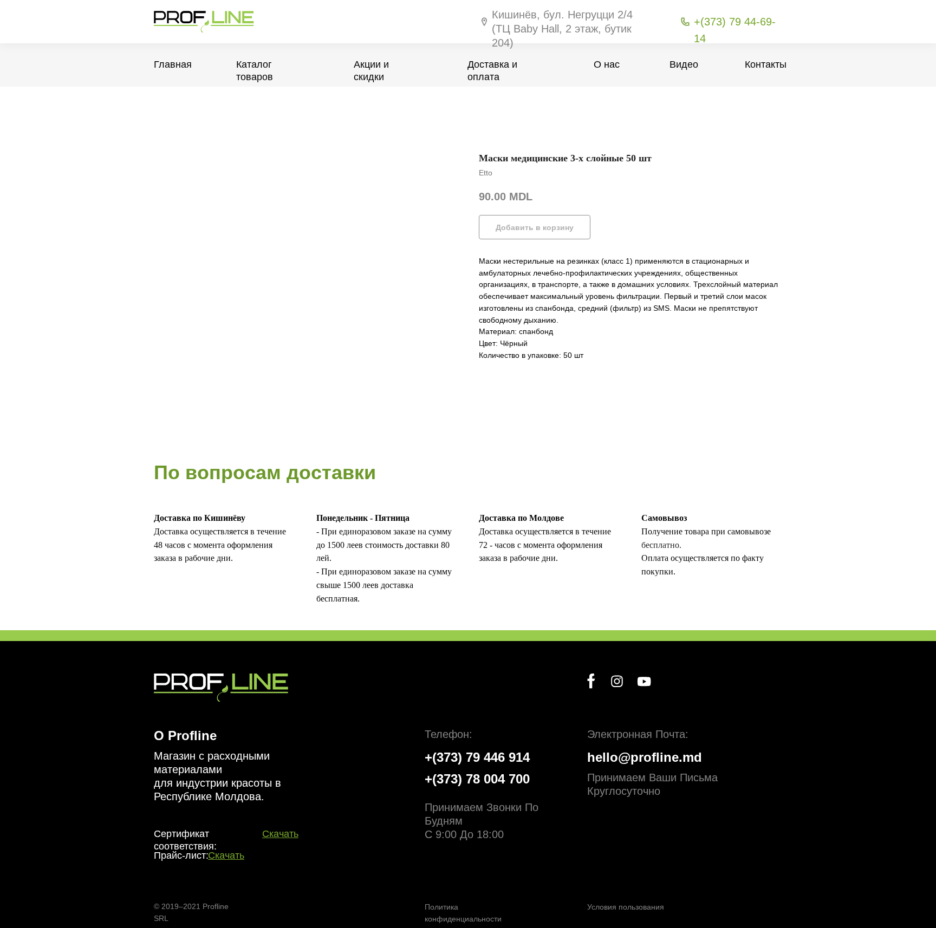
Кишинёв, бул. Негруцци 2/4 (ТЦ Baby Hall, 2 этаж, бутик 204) (562, 29)
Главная (173, 64)
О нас (607, 64)
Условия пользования (625, 907)
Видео (684, 64)
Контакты (765, 64)
